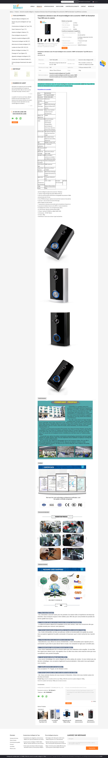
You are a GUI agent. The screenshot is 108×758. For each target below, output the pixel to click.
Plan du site (13, 748)
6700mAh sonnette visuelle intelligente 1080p (73, 678)
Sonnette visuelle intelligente (27, 11)
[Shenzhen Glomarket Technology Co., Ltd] (18, 6)
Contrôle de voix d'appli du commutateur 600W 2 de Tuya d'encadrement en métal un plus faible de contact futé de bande (33, 738)
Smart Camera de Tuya (18, 29)
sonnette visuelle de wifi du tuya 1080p (53, 678)
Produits (39, 6)
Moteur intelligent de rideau (19, 50)
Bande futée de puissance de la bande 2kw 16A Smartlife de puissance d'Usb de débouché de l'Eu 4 (56, 742)
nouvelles (91, 6)
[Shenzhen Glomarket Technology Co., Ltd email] (13, 118)
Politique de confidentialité (13, 756)
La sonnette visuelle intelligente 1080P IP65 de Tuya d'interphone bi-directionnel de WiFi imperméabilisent (54, 721)
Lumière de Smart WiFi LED (19, 47)
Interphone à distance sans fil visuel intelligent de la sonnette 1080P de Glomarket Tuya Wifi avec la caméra (48, 45)
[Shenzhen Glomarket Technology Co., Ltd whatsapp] (17, 118)
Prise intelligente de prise (18, 35)
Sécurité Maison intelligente (19, 19)
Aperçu (32, 6)
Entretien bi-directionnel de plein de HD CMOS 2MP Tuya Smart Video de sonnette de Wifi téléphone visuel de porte (90, 721)
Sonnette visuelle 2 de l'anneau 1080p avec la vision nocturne (52, 680)
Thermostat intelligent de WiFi (20, 41)
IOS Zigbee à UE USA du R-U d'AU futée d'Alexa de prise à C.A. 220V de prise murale (55, 738)
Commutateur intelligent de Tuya (20, 26)
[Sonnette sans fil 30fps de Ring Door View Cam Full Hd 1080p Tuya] (67, 714)
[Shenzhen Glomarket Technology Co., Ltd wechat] (21, 118)
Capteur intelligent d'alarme (19, 32)
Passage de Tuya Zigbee (18, 53)
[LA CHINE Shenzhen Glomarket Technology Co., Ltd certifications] (16, 74)
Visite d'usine (59, 6)
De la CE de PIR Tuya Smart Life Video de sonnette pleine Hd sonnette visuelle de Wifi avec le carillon (43, 721)
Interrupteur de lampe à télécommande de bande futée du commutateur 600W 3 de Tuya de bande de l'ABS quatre (33, 746)
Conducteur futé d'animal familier (20, 59)
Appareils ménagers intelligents (20, 56)
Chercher (76, 1)
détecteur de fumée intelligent (20, 44)
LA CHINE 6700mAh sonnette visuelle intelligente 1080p (33, 756)
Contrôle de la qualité (72, 6)
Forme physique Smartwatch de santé (21, 62)
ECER (101, 756)
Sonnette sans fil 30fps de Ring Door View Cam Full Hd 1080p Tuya (67, 721)
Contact (83, 6)
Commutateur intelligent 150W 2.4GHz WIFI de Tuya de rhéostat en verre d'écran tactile (34, 742)
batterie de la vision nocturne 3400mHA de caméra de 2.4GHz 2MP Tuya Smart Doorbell (78, 721)
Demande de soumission (84, 1)
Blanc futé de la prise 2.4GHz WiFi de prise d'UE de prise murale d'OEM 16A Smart (56, 746)
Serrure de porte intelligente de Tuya (21, 22)
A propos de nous (49, 6)
